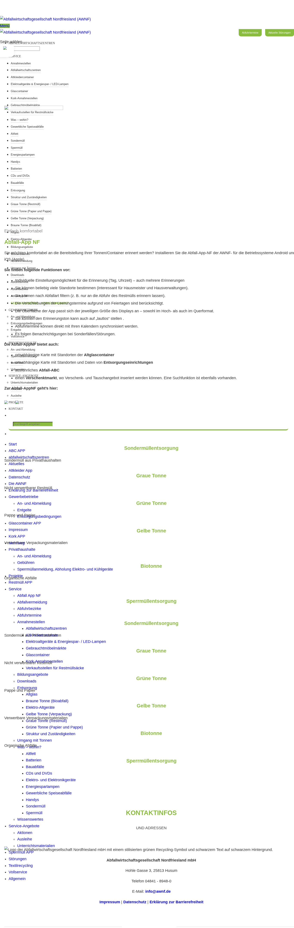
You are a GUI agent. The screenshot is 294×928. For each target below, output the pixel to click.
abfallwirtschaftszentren (32, 43)
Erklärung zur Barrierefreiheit (176, 902)
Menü (5, 26)
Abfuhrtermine (250, 32)
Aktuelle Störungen (279, 32)
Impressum (109, 902)
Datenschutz (134, 902)
